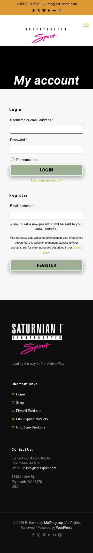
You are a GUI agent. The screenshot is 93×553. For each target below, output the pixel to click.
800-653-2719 (30, 4)
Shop (20, 403)
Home (20, 394)
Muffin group (53, 523)
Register (46, 265)
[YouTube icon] (49, 10)
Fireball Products (28, 411)
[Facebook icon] (34, 10)
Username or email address (38, 120)
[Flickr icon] (54, 10)
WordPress (64, 528)
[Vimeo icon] (44, 10)
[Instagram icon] (59, 10)
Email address (28, 206)
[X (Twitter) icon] (39, 10)
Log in (46, 170)
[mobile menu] (86, 25)
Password (25, 140)
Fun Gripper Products (32, 419)
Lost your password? (46, 180)
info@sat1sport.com (62, 4)
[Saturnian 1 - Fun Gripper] (46, 30)
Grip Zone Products (30, 427)
